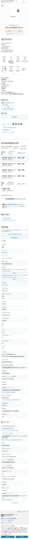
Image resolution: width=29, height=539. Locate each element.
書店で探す (14, 117)
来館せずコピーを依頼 (8, 109)
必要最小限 (7, 536)
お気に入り (4, 124)
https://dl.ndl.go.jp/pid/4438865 (10, 430)
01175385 (7, 271)
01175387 (14, 277)
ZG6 (3, 349)
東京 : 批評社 (5, 285)
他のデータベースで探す (9, 132)
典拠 (14, 273)
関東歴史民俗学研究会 (7, 275)
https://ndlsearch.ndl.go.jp (8, 392)
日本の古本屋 (6, 218)
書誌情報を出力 (7, 129)
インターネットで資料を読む (7, 520)
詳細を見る (23, 69)
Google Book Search (8, 220)
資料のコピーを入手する (6, 522)
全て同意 (22, 536)
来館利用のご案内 (21, 153)
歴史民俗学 (4, 252)
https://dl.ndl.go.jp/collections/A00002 (11, 440)
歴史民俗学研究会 (6, 269)
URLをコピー (8, 124)
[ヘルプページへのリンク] (15, 25)
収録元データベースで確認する (15, 31)
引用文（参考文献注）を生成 (10, 127)
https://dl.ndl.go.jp (6, 499)
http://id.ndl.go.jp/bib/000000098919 (11, 400)
